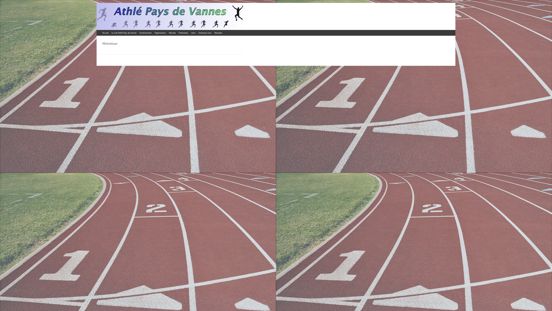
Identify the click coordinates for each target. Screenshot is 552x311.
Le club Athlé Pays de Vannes (124, 32)
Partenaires (183, 32)
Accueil (105, 32)
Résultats (218, 32)
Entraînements (145, 32)
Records (172, 32)
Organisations (160, 32)
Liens (193, 32)
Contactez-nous (204, 32)
